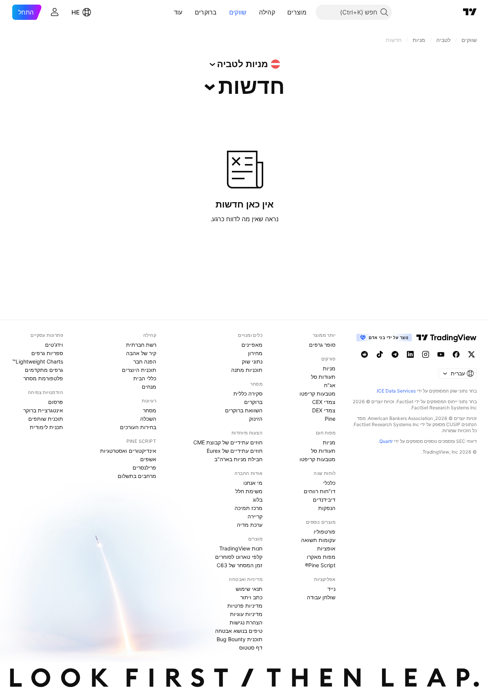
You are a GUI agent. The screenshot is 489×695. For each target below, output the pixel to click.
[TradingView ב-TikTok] (379, 354)
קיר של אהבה (141, 353)
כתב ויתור (251, 597)
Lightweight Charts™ (37, 361)
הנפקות (326, 508)
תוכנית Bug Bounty (239, 639)
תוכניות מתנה (246, 370)
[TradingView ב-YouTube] (441, 354)
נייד (331, 589)
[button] (281, 12)
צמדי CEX (323, 402)
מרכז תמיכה (248, 508)
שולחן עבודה (321, 597)
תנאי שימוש (249, 589)
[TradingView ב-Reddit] (364, 354)
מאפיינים (251, 344)
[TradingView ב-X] (471, 354)
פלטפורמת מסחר (43, 378)
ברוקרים (206, 12)
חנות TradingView (240, 548)
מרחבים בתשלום (137, 476)
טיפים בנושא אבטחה (238, 630)
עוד (178, 12)
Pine (330, 418)
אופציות (326, 548)
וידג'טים (54, 344)
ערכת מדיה (249, 524)
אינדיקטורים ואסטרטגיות (128, 450)
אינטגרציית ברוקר (43, 410)
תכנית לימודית (46, 427)
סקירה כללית (247, 393)
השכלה (148, 418)
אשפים (148, 459)
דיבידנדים (324, 499)
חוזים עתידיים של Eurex (234, 450)
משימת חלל (248, 491)
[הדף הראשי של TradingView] (470, 12)
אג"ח (329, 385)
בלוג (257, 499)
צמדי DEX (323, 410)
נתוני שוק (252, 361)
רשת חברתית (141, 344)
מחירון (255, 353)
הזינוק (255, 418)
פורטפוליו (324, 531)
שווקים (238, 12)
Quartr (386, 441)
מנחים (149, 386)
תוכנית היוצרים (139, 370)
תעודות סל (323, 376)
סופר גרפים (322, 344)
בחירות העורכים (138, 427)
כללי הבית (144, 378)
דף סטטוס (250, 647)
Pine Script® (320, 565)
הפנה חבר (144, 361)
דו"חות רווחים (319, 491)
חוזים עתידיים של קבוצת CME (227, 442)
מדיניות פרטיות (244, 605)
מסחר (149, 410)
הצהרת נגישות (246, 622)
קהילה (267, 12)
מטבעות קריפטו (317, 393)
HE (75, 12)
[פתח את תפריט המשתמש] (54, 12)
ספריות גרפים (47, 353)
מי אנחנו (252, 482)
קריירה (255, 516)
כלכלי (329, 482)
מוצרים (296, 12)
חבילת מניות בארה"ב (238, 459)
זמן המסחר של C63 (239, 565)
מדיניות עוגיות (246, 614)
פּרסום (55, 402)
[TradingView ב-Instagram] (425, 354)
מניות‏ (329, 368)
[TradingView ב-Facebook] (456, 354)
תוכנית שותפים (45, 418)
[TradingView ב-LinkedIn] (410, 354)
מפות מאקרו (321, 556)
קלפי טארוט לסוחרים (238, 556)
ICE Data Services (396, 391)
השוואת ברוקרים (243, 410)
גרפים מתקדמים (44, 370)
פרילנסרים (144, 467)
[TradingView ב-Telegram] (395, 354)
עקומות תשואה (318, 540)
